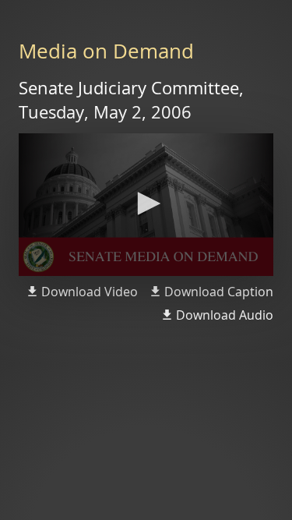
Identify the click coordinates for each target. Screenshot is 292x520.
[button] (146, 203)
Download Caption (218, 291)
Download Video (89, 291)
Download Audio (224, 315)
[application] (146, 205)
